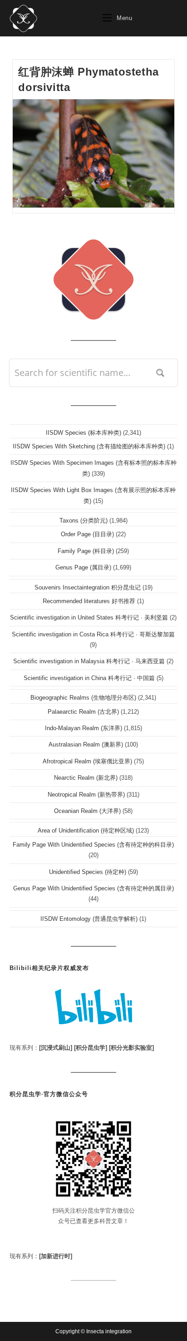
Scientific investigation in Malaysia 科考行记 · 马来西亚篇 (89, 661)
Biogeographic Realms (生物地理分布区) (83, 697)
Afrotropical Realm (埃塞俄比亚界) (87, 761)
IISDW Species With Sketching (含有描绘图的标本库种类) (89, 446)
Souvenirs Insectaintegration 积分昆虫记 (87, 587)
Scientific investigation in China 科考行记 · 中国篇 (89, 678)
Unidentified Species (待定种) (87, 872)
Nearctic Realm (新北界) (86, 777)
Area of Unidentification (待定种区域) (86, 830)
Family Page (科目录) (86, 551)
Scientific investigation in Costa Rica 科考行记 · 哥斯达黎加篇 (93, 634)
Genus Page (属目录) (83, 567)
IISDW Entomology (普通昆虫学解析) (89, 918)
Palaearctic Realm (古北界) (83, 711)
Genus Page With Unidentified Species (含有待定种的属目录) (93, 888)
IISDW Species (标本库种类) (83, 432)
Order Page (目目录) (87, 534)
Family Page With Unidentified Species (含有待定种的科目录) (93, 844)
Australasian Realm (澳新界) (86, 744)
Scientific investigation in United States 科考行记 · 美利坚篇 (89, 617)
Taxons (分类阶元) (83, 520)
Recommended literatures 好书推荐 (89, 601)
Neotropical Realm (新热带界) (86, 794)
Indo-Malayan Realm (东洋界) (83, 728)
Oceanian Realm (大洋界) (87, 811)
